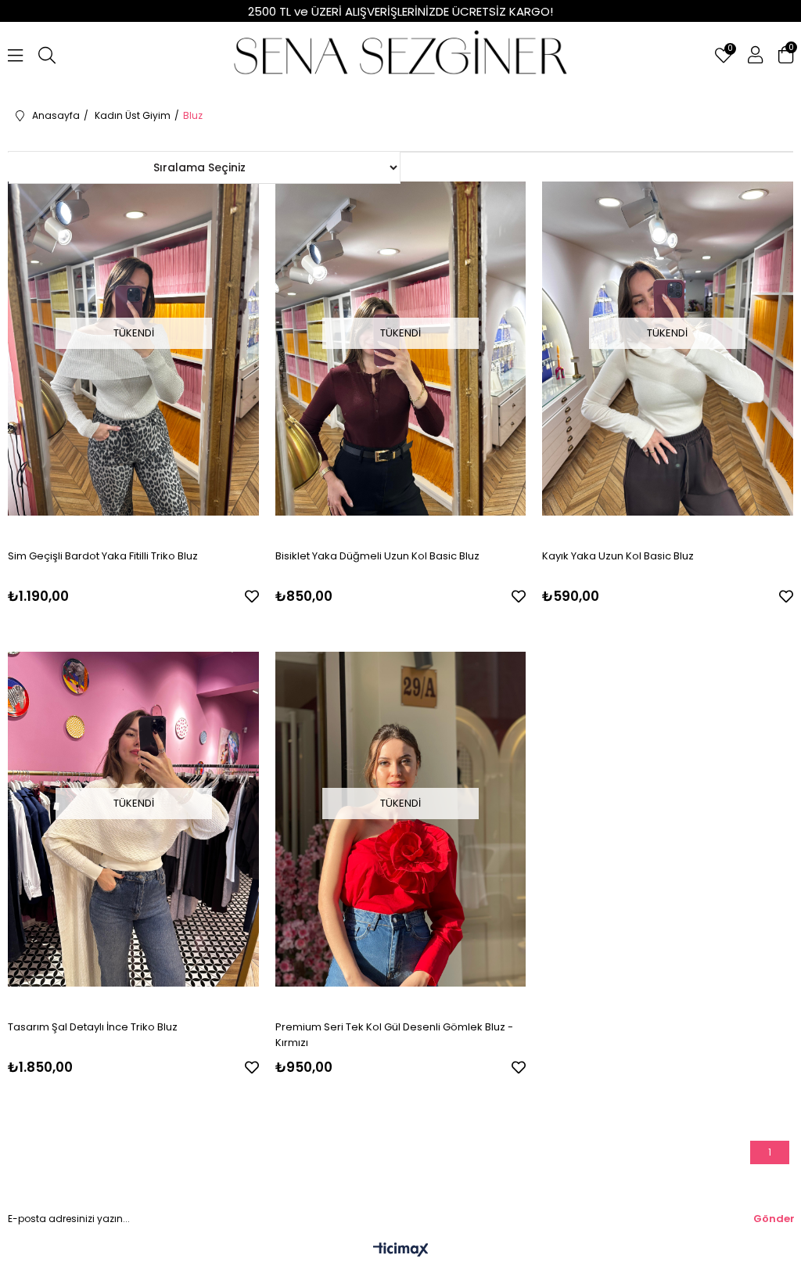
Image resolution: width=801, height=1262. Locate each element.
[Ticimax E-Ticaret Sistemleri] (401, 1250)
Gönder (774, 1218)
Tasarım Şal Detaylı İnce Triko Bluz (93, 1026)
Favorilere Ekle (252, 596)
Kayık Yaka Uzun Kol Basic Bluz (618, 555)
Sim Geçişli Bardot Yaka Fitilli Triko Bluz (103, 555)
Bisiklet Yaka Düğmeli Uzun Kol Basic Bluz (377, 555)
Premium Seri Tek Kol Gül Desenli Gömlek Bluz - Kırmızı (394, 1034)
